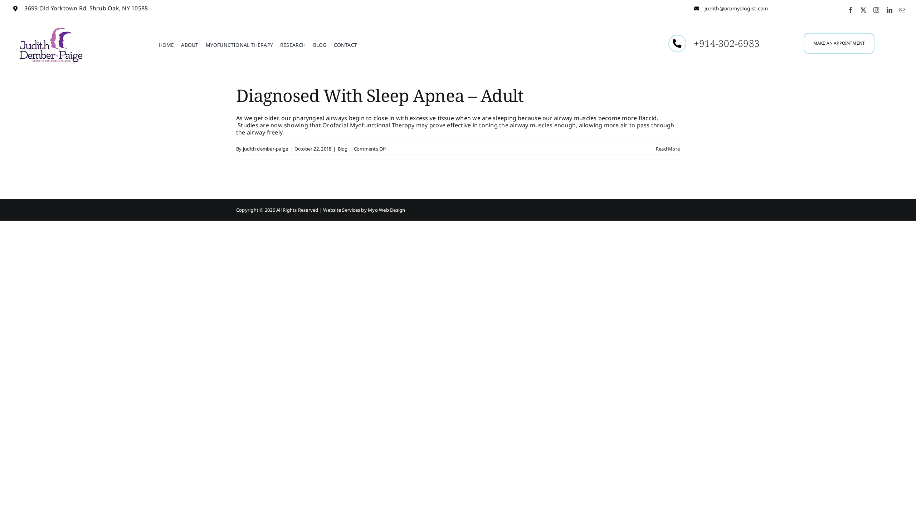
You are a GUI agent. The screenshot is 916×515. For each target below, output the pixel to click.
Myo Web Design (386, 210)
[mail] (902, 10)
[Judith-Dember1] (51, 29)
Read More (668, 149)
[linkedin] (889, 10)
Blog (343, 149)
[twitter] (863, 10)
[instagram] (876, 10)
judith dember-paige (265, 149)
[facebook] (850, 10)
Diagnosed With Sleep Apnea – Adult (380, 95)
